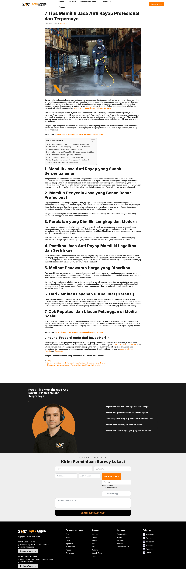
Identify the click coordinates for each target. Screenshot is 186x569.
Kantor (94, 537)
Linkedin (149, 545)
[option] (119, 488)
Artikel (119, 537)
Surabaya (59, 351)
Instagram (150, 542)
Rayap (49, 361)
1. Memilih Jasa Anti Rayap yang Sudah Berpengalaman (68, 144)
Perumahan (96, 556)
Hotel (93, 544)
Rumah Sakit (96, 553)
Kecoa (68, 550)
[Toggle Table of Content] (92, 141)
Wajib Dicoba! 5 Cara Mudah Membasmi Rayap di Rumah (79, 332)
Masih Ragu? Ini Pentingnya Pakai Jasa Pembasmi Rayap (79, 134)
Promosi (120, 540)
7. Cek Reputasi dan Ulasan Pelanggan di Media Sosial (68, 160)
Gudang (94, 550)
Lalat (68, 540)
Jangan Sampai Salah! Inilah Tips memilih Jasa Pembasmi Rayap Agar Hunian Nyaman (76, 363)
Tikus (68, 537)
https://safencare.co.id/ (125, 345)
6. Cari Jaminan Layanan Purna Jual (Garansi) (65, 157)
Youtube (149, 549)
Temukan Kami (123, 547)
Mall (93, 547)
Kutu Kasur (70, 547)
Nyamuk (69, 544)
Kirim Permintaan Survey (93, 512)
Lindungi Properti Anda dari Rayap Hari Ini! (64, 162)
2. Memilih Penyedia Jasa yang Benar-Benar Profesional (69, 147)
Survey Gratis (156, 4)
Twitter (149, 538)
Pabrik (94, 540)
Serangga (70, 553)
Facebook (150, 534)
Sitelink (120, 544)
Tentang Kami (122, 534)
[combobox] (111, 476)
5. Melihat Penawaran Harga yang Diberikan (64, 155)
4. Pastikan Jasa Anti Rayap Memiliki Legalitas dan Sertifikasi (71, 152)
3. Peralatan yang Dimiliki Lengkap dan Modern (65, 149)
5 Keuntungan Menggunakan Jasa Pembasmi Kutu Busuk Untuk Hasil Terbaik (73, 365)
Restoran (95, 534)
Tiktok (148, 553)
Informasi (61, 7)
